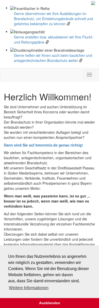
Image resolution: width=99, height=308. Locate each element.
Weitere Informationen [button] (28, 288)
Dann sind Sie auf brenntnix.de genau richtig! (43, 145)
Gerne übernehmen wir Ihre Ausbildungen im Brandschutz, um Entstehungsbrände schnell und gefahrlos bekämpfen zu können (53, 18)
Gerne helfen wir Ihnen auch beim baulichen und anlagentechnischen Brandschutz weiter (53, 58)
